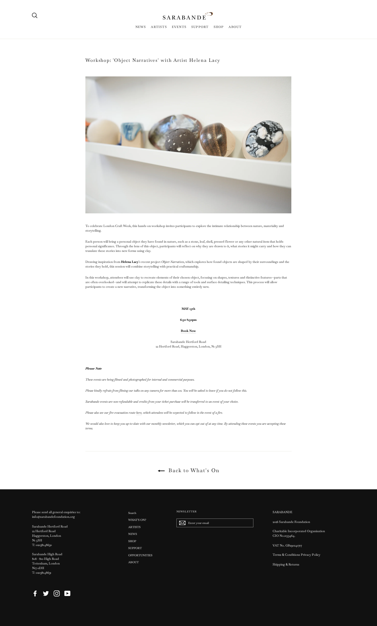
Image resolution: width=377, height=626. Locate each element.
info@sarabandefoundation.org (53, 517)
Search (132, 513)
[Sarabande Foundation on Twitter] (46, 593)
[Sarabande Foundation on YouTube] (67, 593)
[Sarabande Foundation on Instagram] (57, 593)
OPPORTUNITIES (140, 555)
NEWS (140, 27)
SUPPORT (200, 27)
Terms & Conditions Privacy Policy (297, 555)
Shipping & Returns (286, 564)
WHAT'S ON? (137, 520)
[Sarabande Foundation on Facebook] (35, 593)
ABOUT (235, 27)
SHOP (219, 27)
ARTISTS (159, 27)
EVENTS (179, 27)
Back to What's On (193, 470)
